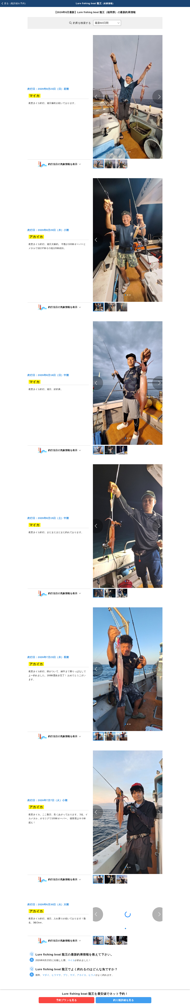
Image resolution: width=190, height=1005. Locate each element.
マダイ (45, 975)
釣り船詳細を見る (123, 1000)
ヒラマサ (56, 975)
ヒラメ (91, 975)
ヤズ (72, 975)
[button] (159, 97)
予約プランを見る (66, 1000)
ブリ (65, 975)
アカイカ (81, 975)
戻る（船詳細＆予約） (15, 3)
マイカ (71, 960)
